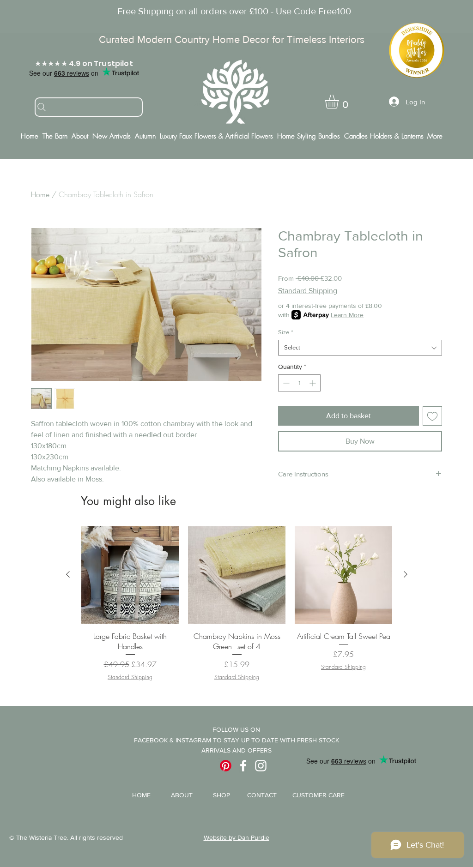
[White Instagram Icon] (260, 765)
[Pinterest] (225, 765)
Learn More (347, 315)
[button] (340, 101)
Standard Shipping (307, 291)
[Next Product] (405, 574)
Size (285, 332)
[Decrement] (285, 383)
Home (40, 194)
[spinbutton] (299, 383)
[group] (236, 604)
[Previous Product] (67, 574)
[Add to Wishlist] (432, 416)
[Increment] (313, 383)
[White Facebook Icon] (243, 765)
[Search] (89, 107)
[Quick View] (130, 575)
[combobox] (360, 347)
